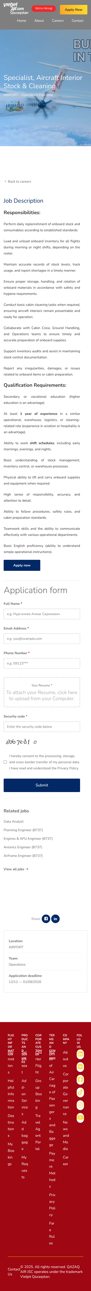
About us (65, 1059)
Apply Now (74, 9)
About (39, 20)
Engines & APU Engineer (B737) (28, 838)
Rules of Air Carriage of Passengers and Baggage (52, 1099)
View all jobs (14, 869)
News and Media (66, 1135)
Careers (58, 20)
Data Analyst (14, 821)
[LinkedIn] (80, 1054)
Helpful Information (11, 1094)
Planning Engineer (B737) (23, 830)
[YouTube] (80, 1118)
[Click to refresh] (18, 742)
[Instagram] (80, 1105)
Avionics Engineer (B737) (23, 847)
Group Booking (38, 1094)
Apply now (22, 565)
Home (21, 20)
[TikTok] (80, 1092)
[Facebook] (80, 1080)
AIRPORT (11, 95)
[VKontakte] (80, 1067)
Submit (42, 785)
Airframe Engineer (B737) (23, 855)
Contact (77, 20)
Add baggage (25, 1135)
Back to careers (19, 181)
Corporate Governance (66, 1094)
